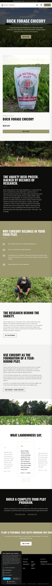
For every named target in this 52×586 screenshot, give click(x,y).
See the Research (10, 335)
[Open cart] (41, 5)
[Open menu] (37, 5)
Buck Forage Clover (20, 514)
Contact (33, 568)
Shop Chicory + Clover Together (14, 390)
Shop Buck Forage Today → (32, 1)
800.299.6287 (43, 562)
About (32, 561)
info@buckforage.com (46, 564)
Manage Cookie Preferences (43, 583)
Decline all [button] (16, 578)
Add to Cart (26, 37)
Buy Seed (47, 5)
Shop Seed (25, 561)
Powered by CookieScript (11, 583)
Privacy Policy (23, 583)
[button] (11, 581)
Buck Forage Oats (32, 514)
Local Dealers (26, 564)
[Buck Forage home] (7, 5)
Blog (24, 568)
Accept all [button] (6, 578)
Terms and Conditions (31, 583)
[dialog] (11, 568)
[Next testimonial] (28, 480)
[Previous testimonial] (23, 480)
